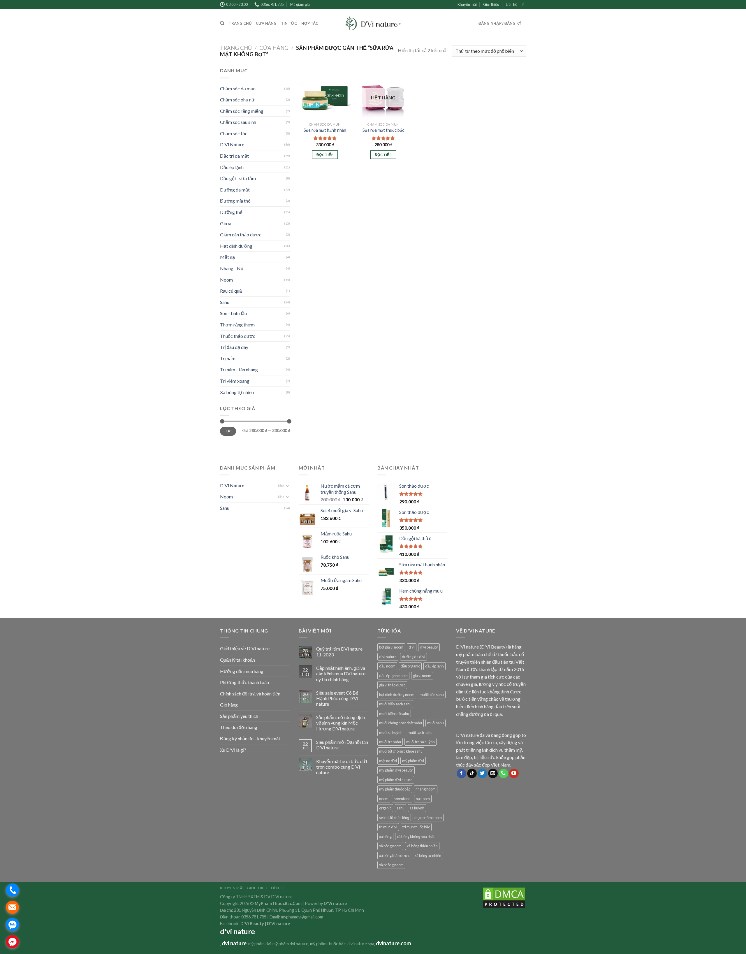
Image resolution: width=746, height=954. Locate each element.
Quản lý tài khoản (237, 660)
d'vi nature (388, 656)
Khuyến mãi (467, 4)
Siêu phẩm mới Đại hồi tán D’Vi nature (342, 744)
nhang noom (426, 789)
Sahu (224, 302)
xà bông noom (390, 846)
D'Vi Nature (232, 144)
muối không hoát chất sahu (400, 723)
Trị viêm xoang (234, 381)
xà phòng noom (391, 864)
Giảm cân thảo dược (240, 234)
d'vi (412, 647)
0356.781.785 (253, 916)
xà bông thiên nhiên (422, 846)
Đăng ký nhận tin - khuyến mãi (250, 738)
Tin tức (289, 23)
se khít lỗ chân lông (394, 817)
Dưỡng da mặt (235, 189)
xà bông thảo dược (394, 855)
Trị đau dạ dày (234, 347)
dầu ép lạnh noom (393, 675)
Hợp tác (310, 23)
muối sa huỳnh (390, 732)
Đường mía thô (235, 200)
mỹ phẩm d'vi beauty (396, 770)
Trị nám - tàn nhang (239, 369)
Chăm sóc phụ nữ (237, 99)
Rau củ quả (231, 291)
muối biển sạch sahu (395, 704)
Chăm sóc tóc (233, 133)
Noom (226, 279)
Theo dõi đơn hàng (238, 727)
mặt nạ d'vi (388, 760)
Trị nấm (227, 358)
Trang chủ (239, 23)
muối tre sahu (390, 741)
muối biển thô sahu (394, 713)
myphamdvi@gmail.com (302, 916)
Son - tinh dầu (233, 313)
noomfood (402, 798)
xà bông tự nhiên (428, 855)
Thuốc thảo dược (237, 336)
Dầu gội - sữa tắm (238, 178)
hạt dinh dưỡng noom (396, 694)
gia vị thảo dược (392, 685)
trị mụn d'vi (388, 827)
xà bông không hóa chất (415, 836)
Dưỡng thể (231, 212)
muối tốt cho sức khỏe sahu (401, 751)
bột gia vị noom (391, 647)
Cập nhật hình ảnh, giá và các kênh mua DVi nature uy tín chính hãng (340, 673)
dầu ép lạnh (434, 666)
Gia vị (225, 223)
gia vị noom (422, 675)
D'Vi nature (278, 923)
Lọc (227, 431)
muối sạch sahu (420, 732)
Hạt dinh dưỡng (236, 246)
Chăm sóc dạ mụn (238, 88)
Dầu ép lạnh (232, 167)
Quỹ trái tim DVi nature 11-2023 (339, 651)
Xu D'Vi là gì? (233, 750)
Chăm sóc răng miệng (241, 111)
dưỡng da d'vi (413, 656)
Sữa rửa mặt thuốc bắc (383, 130)
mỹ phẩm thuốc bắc (394, 789)
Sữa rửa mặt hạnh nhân (325, 130)
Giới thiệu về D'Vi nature (245, 648)
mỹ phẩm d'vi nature (395, 779)
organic (385, 808)
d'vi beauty (429, 647)
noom (383, 798)
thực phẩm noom (428, 817)
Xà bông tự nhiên (237, 392)
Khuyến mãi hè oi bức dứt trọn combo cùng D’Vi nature (341, 766)
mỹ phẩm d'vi (413, 760)
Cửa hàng (266, 23)
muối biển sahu (432, 694)
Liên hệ (511, 4)
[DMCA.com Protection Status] (504, 897)
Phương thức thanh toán (244, 682)
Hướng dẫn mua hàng (241, 671)
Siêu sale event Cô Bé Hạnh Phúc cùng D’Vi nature (337, 698)
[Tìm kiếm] (222, 23)
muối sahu (435, 723)
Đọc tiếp (324, 155)
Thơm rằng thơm (237, 324)
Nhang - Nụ (231, 268)
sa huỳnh (417, 808)
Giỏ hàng (229, 704)
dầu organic (410, 666)
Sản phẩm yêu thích (239, 716)
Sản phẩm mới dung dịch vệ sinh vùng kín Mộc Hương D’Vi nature (340, 722)
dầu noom (387, 666)
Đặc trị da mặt (234, 156)
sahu (400, 808)
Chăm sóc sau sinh (238, 122)
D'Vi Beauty (252, 923)
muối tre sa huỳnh (420, 741)
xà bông (385, 836)
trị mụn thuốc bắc (416, 827)
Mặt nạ (227, 257)
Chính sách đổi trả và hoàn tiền (250, 693)
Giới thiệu (491, 4)
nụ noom (423, 798)
